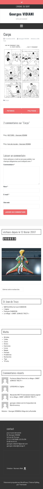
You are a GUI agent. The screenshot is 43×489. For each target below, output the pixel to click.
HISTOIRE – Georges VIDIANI (17, 135)
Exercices (7, 346)
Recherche (7, 357)
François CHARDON (10, 311)
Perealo (6, 352)
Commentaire (9, 165)
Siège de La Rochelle (29, 411)
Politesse (33, 111)
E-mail (6, 194)
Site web (6, 202)
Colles (6, 339)
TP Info (6, 361)
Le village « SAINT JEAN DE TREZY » (23, 397)
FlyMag (36, 482)
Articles (6, 337)
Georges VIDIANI (21, 13)
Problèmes (7, 355)
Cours (6, 341)
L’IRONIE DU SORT (23, 6)
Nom (5, 186)
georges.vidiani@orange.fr (16, 446)
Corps (7, 100)
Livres (6, 348)
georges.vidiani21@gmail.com (17, 444)
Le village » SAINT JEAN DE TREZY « (16, 313)
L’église (6, 309)
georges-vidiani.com (17, 403)
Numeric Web (18, 468)
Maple (6, 350)
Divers (6, 344)
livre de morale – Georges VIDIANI (19, 144)
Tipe (5, 359)
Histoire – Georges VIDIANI (11, 411)
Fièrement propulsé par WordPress (16, 482)
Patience (9, 111)
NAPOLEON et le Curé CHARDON (15, 307)
